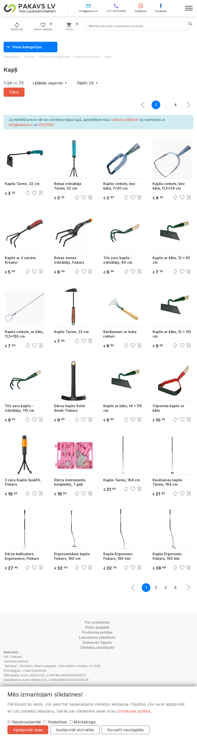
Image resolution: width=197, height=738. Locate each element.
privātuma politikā (134, 711)
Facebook (161, 11)
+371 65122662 (116, 11)
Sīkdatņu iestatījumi (97, 647)
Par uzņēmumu (97, 622)
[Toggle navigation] (189, 8)
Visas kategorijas (27, 47)
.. (165, 104)
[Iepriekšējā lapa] (188, 105)
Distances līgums (97, 642)
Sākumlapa (11, 57)
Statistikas (56, 722)
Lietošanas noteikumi (97, 637)
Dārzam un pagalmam (54, 57)
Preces (29, 57)
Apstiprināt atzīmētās (75, 729)
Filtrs (14, 92)
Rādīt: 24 (86, 83)
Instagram (141, 11)
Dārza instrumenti (87, 57)
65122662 (46, 125)
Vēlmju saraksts (43, 26)
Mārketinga (84, 722)
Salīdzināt (17, 26)
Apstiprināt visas (28, 729)
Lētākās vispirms (48, 83)
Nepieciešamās (26, 722)
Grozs (72, 26)
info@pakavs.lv (88, 11)
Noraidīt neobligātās (125, 729)
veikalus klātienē (124, 120)
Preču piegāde (97, 627)
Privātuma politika (97, 632)
